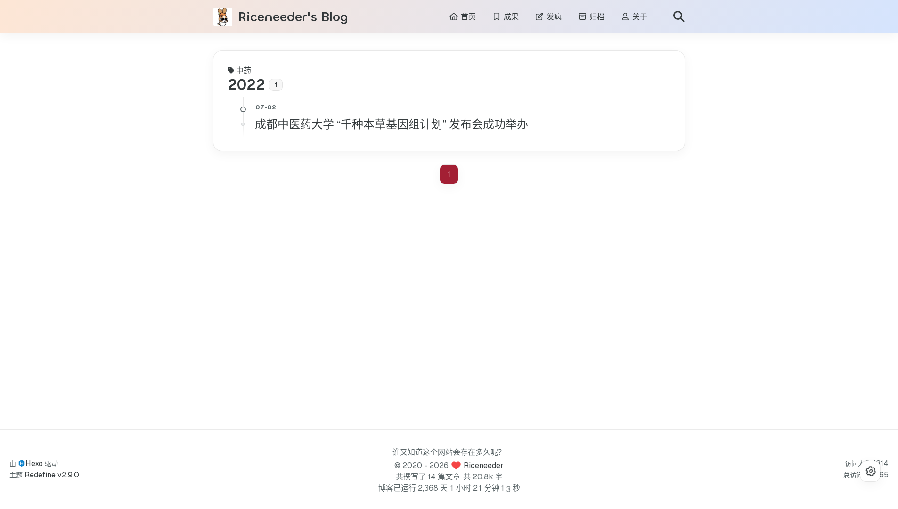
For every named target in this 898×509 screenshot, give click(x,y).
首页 (467, 17)
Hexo (34, 463)
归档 (595, 17)
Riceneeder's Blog (293, 17)
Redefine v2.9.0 (51, 474)
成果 (510, 17)
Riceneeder (484, 465)
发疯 (553, 17)
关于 (638, 17)
